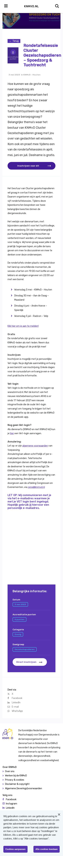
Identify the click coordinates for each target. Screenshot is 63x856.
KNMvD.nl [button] (31, 6)
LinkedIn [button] (10, 807)
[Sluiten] (59, 814)
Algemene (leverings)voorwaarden (23, 788)
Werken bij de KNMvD (16, 775)
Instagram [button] (11, 803)
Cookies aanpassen (15, 849)
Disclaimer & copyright (17, 784)
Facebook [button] (11, 799)
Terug (15, 41)
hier (12, 433)
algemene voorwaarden (35, 445)
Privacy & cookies (14, 779)
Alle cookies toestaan (46, 849)
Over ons (9, 771)
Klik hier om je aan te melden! (23, 326)
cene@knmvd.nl (36, 487)
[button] (31, 166)
